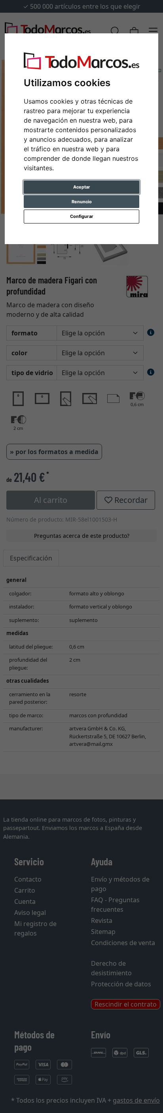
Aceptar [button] (81, 187)
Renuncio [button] (82, 201)
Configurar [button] (81, 216)
